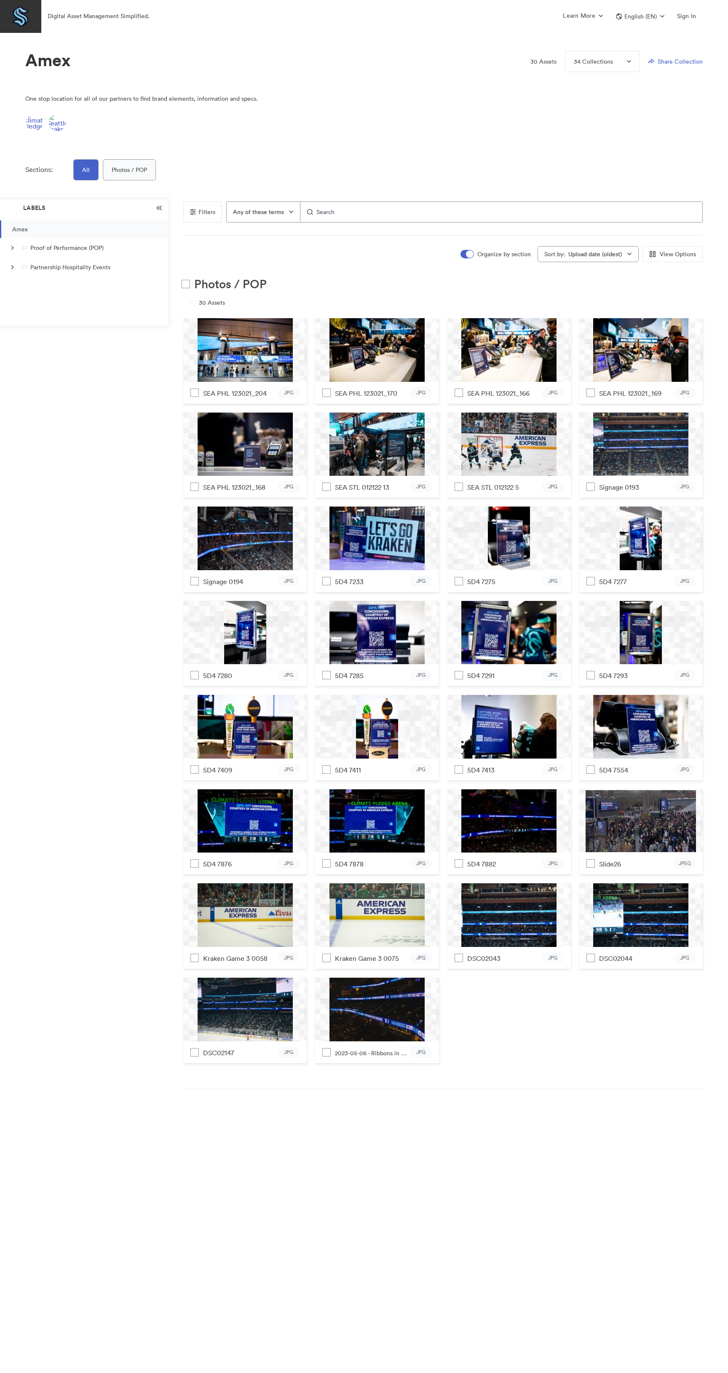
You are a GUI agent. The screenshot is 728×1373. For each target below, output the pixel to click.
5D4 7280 (217, 675)
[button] (640, 16)
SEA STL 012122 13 (362, 487)
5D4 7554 (613, 770)
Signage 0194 (223, 581)
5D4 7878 (349, 864)
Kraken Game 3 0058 (235, 958)
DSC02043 (483, 958)
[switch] (496, 254)
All (86, 170)
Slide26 (610, 864)
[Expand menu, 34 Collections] (622, 61)
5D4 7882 (481, 864)
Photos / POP (129, 170)
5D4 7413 (481, 770)
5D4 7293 (613, 675)
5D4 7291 (481, 675)
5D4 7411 (348, 770)
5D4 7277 (613, 581)
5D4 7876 (217, 864)
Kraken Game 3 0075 (367, 958)
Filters (206, 212)
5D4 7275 (481, 581)
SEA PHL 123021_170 (366, 393)
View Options (678, 254)
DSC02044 (615, 958)
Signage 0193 (619, 487)
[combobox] (263, 212)
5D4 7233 (349, 581)
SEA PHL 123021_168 (234, 487)
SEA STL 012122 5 (493, 487)
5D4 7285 (349, 675)
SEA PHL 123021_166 (498, 393)
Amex (20, 229)
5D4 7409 (217, 770)
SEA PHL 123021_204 (235, 393)
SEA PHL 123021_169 (630, 393)
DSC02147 (218, 1053)
